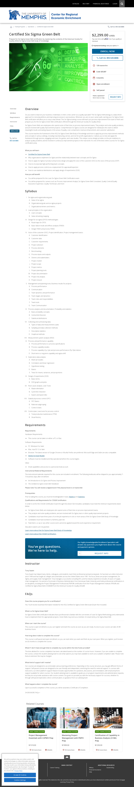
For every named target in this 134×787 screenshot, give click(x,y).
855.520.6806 (14, 141)
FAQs (11, 126)
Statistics (81, 497)
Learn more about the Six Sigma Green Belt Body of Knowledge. (48, 530)
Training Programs (20, 27)
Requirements (15, 117)
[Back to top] (67, 765)
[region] (20, 769)
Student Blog (110, 767)
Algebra (72, 497)
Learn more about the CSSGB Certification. (40, 534)
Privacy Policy (70, 782)
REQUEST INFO (115, 97)
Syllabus (13, 113)
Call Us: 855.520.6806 (116, 27)
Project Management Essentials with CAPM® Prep (41, 736)
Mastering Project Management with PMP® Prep (73, 738)
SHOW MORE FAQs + (32, 692)
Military (91, 767)
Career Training (54, 767)
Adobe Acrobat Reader (36, 456)
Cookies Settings (20, 780)
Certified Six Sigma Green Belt (39, 154)
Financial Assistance (95, 770)
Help (90, 772)
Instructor (13, 122)
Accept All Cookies (20, 775)
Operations (31, 27)
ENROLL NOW (107, 51)
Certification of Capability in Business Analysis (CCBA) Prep (107, 738)
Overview (13, 109)
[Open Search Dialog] (122, 3)
